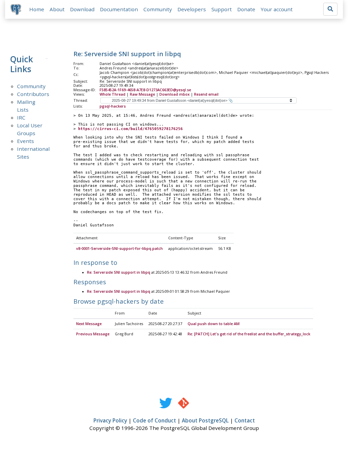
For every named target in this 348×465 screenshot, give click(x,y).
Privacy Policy (110, 420)
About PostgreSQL (205, 420)
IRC (21, 117)
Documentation (119, 9)
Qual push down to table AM (214, 323)
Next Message (89, 323)
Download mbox (174, 94)
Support (221, 9)
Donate (246, 9)
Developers (191, 9)
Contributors (33, 94)
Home (36, 9)
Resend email (206, 94)
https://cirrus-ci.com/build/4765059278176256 (130, 129)
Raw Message (142, 94)
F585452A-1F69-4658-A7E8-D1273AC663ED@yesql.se (145, 89)
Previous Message (92, 334)
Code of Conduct (154, 420)
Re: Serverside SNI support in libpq (118, 272)
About (57, 9)
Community (157, 9)
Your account (277, 9)
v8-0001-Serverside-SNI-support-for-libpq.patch (119, 248)
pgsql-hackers (113, 106)
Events (25, 141)
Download (82, 9)
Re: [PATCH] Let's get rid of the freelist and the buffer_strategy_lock (249, 334)
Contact (244, 420)
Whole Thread (112, 94)
